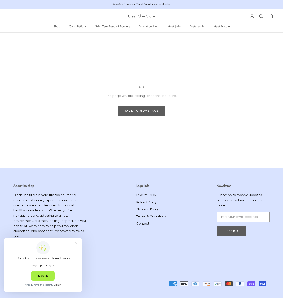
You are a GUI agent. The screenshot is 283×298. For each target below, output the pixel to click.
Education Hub (149, 26)
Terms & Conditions (151, 216)
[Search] (261, 16)
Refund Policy (146, 202)
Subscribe (231, 231)
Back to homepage (141, 111)
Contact (142, 223)
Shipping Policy (147, 209)
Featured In (197, 26)
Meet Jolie (174, 26)
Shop (56, 26)
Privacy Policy (146, 195)
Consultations (77, 26)
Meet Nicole (221, 26)
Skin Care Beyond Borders (112, 26)
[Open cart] (271, 16)
